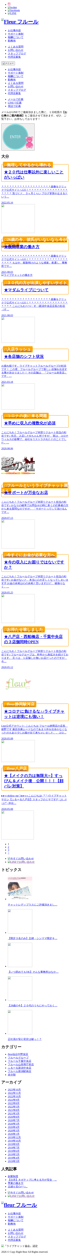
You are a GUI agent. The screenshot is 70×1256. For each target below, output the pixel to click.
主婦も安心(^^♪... (18, 1186)
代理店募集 (14, 57)
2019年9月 (14, 1144)
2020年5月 (14, 1123)
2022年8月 (14, 1103)
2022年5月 (14, 1106)
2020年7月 (14, 1120)
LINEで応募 (15, 102)
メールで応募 (15, 99)
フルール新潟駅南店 (19, 1071)
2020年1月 (14, 1134)
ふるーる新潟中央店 (19, 1067)
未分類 (12, 1074)
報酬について (15, 37)
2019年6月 (14, 1151)
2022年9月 (14, 1099)
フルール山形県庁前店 (21, 1064)
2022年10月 (14, 1096)
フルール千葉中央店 (19, 1061)
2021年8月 (14, 1110)
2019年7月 (14, 1147)
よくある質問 (15, 46)
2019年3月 (14, 1161)
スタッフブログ (17, 53)
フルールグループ (18, 1057)
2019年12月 (14, 1137)
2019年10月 (14, 1140)
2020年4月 (14, 1127)
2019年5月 (14, 1154)
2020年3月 (14, 1130)
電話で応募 (14, 106)
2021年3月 (14, 1113)
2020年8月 (14, 1117)
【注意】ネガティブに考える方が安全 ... (32, 1179)
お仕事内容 (14, 30)
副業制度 (13, 1176)
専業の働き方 (15, 1183)
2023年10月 (14, 1089)
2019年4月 (14, 1157)
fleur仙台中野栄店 (18, 1054)
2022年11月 (14, 1093)
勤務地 (12, 40)
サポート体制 (15, 33)
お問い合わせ (15, 50)
